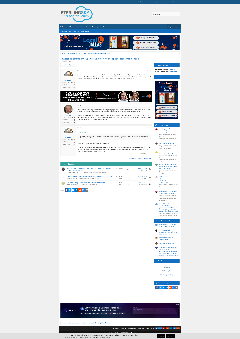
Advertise (123, 328)
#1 (150, 70)
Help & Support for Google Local (90, 178)
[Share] (148, 71)
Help (147, 328)
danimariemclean (72, 184)
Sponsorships (164, 2)
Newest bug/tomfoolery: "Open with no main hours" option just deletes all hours (99, 58)
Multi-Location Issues (91, 184)
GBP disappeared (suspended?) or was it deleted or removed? (168, 131)
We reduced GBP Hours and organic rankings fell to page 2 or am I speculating (168, 166)
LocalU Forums (105, 27)
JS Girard (64, 61)
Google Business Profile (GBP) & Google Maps (95, 172)
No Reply (95, 27)
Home (64, 27)
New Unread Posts (74, 31)
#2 (150, 105)
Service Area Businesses (165, 148)
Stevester (69, 178)
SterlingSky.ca (141, 2)
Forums (73, 27)
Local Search (162, 173)
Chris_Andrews (71, 172)
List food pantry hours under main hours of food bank (86, 183)
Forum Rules (63, 31)
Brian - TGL (144, 170)
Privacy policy (141, 328)
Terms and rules (131, 328)
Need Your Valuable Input (167, 143)
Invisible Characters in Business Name (166, 238)
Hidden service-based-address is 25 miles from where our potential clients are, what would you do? (168, 180)
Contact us (116, 328)
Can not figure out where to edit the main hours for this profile (89, 177)
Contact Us (175, 2)
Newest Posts (163, 125)
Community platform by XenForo (120, 333)
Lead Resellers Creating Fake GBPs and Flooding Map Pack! (168, 192)
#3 (150, 127)
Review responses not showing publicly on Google (168, 153)
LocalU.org (153, 2)
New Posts (80, 27)
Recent (88, 27)
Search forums (85, 31)
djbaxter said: (82, 133)
